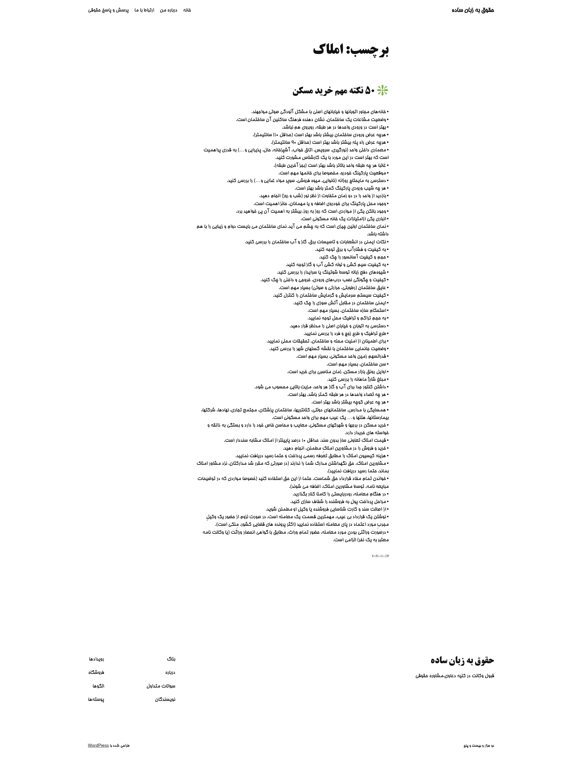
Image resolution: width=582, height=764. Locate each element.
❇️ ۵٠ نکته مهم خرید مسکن (340, 91)
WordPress (98, 746)
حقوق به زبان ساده (473, 10)
